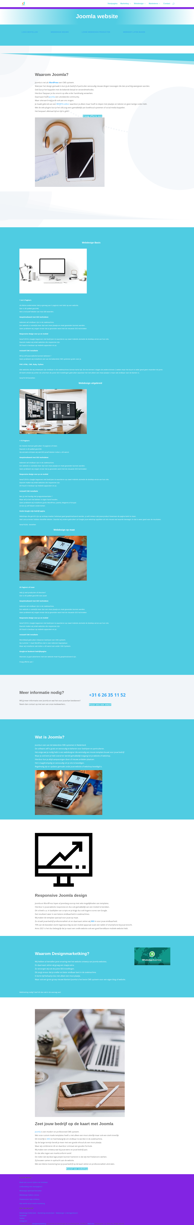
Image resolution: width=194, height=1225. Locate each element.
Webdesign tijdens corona (29, 1195)
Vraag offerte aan (92, 116)
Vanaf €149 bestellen (27, 378)
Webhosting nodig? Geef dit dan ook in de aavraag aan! (40, 992)
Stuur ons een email (100, 704)
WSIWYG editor (62, 104)
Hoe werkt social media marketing (32, 1203)
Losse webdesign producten (96, 32)
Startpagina (112, 3)
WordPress (53, 82)
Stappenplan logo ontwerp (29, 1199)
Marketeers (153, 3)
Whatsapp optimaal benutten (30, 1191)
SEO (48, 1139)
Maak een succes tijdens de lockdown (33, 1182)
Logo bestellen (30, 32)
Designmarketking (39, 1224)
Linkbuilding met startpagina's (30, 1186)
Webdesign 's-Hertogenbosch (67, 1213)
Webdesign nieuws (60, 32)
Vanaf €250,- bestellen (27, 524)
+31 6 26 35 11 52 (107, 695)
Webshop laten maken (134, 32)
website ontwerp (82, 961)
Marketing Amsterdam (46, 1213)
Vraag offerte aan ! (26, 662)
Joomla (52, 97)
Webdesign (139, 3)
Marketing (124, 3)
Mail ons (91, 1224)
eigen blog (111, 979)
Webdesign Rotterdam (27, 1213)
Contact (166, 3)
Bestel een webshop (77, 1169)
